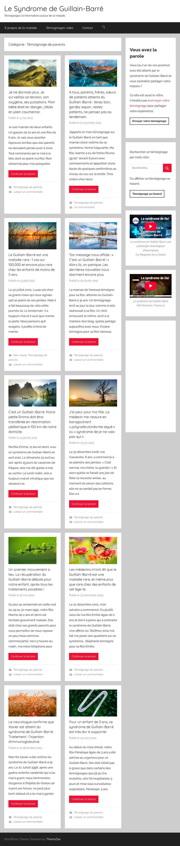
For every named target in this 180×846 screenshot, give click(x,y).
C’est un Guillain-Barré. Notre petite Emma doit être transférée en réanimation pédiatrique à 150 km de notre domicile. (32, 422)
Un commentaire (84, 207)
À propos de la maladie (21, 28)
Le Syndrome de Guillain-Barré (54, 8)
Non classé (20, 355)
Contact (87, 28)
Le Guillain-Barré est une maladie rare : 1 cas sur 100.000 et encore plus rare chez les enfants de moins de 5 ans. (31, 265)
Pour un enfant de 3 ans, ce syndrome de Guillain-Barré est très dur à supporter (91, 727)
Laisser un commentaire (28, 191)
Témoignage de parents (27, 187)
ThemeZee (53, 839)
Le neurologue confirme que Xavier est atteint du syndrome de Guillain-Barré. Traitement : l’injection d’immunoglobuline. (31, 732)
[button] (104, 27)
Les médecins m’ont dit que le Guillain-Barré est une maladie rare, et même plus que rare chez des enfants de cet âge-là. (92, 579)
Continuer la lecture (23, 174)
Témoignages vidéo (59, 28)
